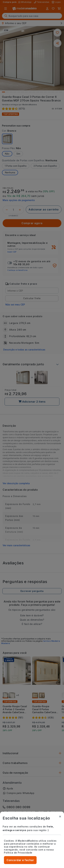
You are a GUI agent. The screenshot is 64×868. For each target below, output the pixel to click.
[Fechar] (60, 817)
